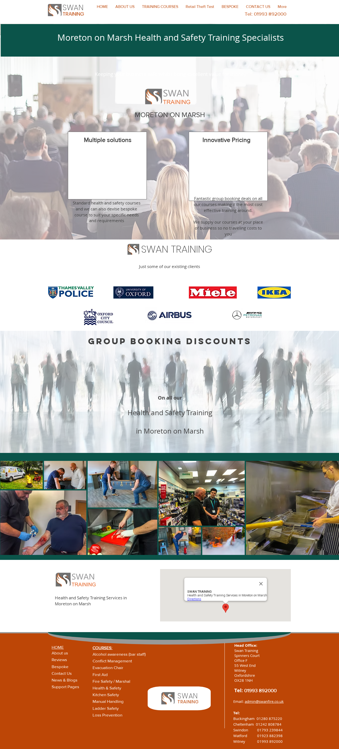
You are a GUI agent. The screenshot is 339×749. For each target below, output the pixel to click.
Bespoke (60, 666)
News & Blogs (64, 680)
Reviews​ (59, 659)
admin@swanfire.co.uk (264, 701)
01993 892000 (260, 690)
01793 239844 (270, 729)
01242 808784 (268, 724)
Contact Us (62, 673)
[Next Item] (330, 507)
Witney (245, 741)
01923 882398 (270, 735)
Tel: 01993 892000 (265, 14)
